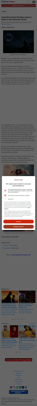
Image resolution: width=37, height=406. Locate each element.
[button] (18, 199)
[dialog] (18, 203)
